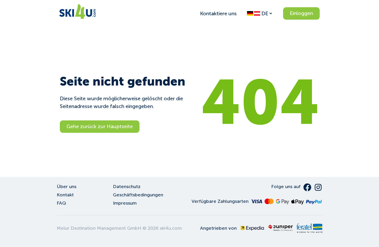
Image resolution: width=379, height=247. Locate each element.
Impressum (125, 203)
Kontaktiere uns (218, 13)
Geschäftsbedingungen (138, 194)
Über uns (66, 186)
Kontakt (65, 194)
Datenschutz (127, 186)
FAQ (61, 203)
